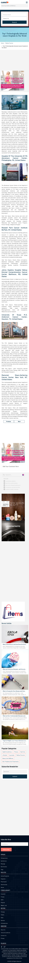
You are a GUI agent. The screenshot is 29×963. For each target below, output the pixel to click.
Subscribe (6, 849)
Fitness (16, 752)
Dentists (3, 920)
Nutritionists (4, 866)
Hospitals (3, 879)
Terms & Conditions (5, 932)
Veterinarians (4, 884)
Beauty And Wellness (7, 758)
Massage (3, 863)
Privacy (2, 938)
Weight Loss (4, 905)
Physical (3, 902)
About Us (3, 929)
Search (14, 22)
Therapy (3, 912)
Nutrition (22, 752)
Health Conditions (7, 752)
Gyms (2, 899)
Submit (15, 776)
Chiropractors (4, 858)
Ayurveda (11, 755)
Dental (2, 887)
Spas (2, 917)
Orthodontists (4, 923)
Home (2, 43)
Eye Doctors (4, 861)
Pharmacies (3, 881)
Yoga (2, 869)
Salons (2, 914)
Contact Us (3, 935)
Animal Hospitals (5, 876)
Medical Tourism (9, 43)
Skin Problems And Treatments (10, 761)
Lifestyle (4, 755)
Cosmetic (3, 894)
